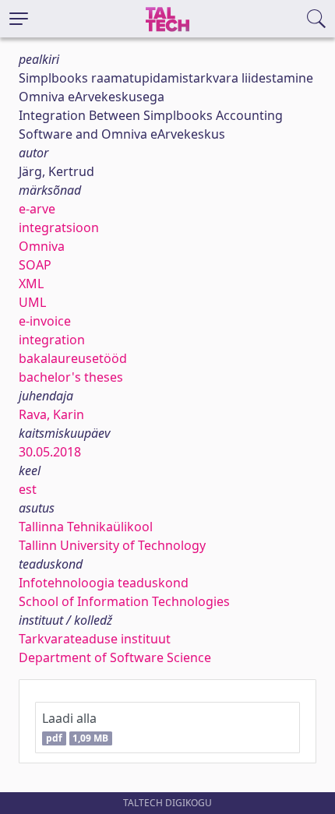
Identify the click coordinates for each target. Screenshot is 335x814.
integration (52, 339)
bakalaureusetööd (73, 358)
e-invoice (45, 320)
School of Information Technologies (124, 601)
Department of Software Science (115, 657)
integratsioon (59, 227)
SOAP (35, 264)
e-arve (37, 208)
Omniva (42, 246)
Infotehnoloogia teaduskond (104, 582)
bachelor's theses (71, 377)
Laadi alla (75, 727)
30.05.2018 (50, 451)
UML (32, 302)
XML (31, 283)
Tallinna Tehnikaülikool (86, 526)
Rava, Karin (51, 414)
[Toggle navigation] (18, 18)
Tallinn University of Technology (112, 545)
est (28, 489)
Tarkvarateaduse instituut (95, 638)
